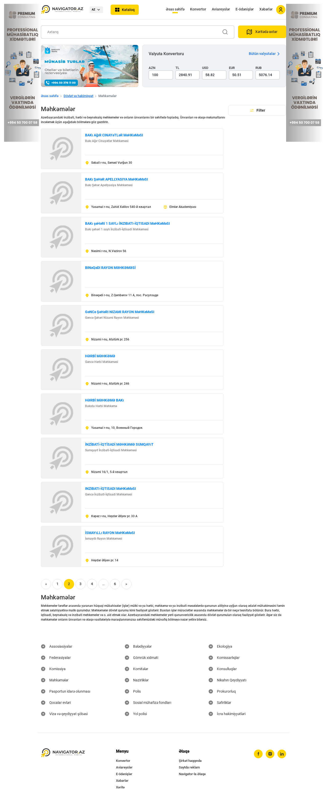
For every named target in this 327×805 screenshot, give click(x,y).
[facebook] (258, 754)
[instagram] (270, 754)
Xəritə (120, 787)
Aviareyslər (221, 9)
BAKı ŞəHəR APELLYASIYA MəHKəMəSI (116, 179)
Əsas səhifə (175, 9)
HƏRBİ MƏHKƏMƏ (100, 356)
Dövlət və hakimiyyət (78, 96)
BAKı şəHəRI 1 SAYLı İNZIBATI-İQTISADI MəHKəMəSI (127, 223)
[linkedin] (281, 754)
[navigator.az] (63, 753)
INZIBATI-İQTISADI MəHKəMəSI (110, 489)
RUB (258, 68)
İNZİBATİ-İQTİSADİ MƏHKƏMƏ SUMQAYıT (119, 444)
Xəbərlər (266, 9)
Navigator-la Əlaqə (192, 774)
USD (205, 68)
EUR (232, 68)
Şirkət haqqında (190, 761)
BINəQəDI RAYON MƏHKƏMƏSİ (110, 268)
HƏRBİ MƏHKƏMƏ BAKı (104, 400)
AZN (152, 68)
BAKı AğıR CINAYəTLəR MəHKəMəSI (114, 135)
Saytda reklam (189, 767)
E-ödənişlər (245, 9)
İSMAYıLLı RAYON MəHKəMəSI (110, 533)
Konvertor (198, 9)
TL (177, 68)
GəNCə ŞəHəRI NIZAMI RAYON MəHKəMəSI (119, 312)
